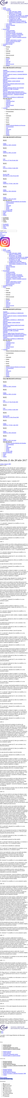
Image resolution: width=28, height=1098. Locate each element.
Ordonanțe (8, 115)
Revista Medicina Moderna (9, 1064)
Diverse (8, 57)
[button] (15, 9)
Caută (1, 230)
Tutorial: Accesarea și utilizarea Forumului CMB (14, 1065)
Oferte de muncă (10, 55)
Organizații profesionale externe (10, 1047)
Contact (5, 221)
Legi (7, 113)
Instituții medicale (7, 1045)
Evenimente (6, 217)
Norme (7, 119)
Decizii (7, 122)
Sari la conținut (3, 1077)
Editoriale (8, 51)
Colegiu (8, 124)
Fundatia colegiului (7, 1062)
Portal (4, 220)
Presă (7, 48)
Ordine (7, 117)
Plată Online (6, 219)
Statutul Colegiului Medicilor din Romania (15, 109)
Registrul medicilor (7, 1061)
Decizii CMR (6, 174)
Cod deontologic (10, 111)
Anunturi (8, 46)
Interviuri (8, 53)
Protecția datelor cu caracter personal (11, 1049)
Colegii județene (7, 1046)
